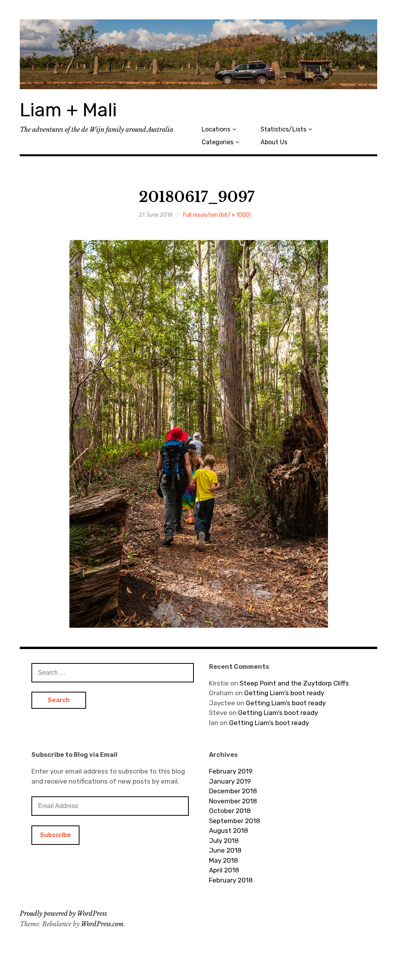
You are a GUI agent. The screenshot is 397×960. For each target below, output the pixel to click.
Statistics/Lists (283, 129)
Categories (217, 142)
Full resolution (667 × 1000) (217, 215)
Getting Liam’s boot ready (284, 693)
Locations (216, 129)
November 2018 (233, 801)
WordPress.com (102, 924)
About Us (274, 142)
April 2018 (224, 870)
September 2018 (234, 821)
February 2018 (231, 880)
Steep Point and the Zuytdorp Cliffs (294, 683)
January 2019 (230, 781)
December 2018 (233, 791)
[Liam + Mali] (198, 54)
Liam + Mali (68, 110)
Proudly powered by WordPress (63, 913)
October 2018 (230, 811)
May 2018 (223, 860)
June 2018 (225, 850)
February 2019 (230, 771)
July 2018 (224, 840)
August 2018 (228, 830)
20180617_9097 (196, 197)
